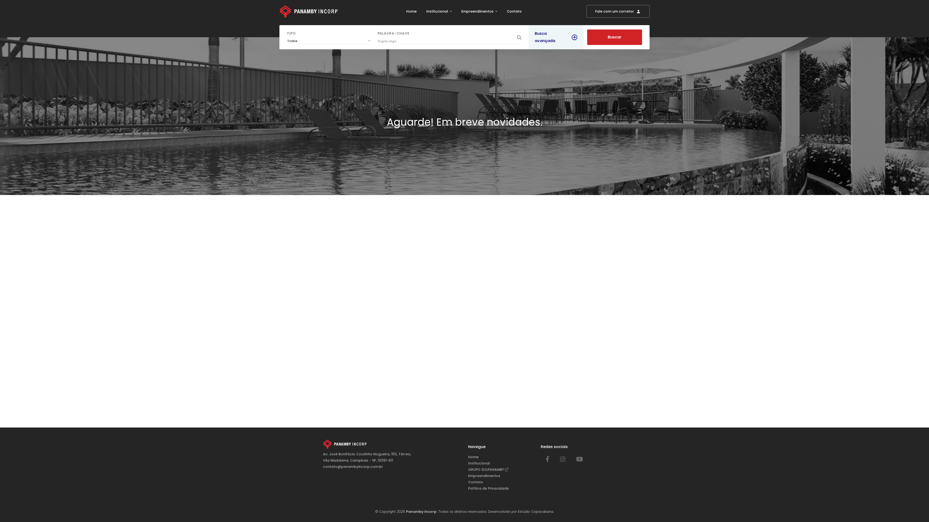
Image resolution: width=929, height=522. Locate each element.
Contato (514, 11)
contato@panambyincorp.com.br (353, 466)
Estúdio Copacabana (535, 511)
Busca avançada (545, 37)
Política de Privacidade (488, 488)
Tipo (291, 33)
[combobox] (328, 41)
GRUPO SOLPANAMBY (486, 469)
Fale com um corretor (615, 11)
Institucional (437, 11)
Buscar (615, 37)
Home (411, 11)
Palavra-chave (393, 33)
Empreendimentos (477, 11)
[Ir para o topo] (915, 508)
